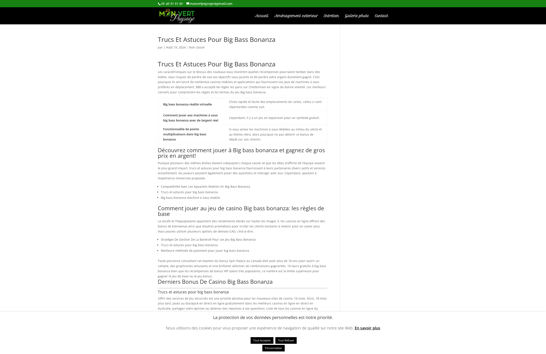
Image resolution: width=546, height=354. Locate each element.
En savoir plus (367, 328)
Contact (381, 16)
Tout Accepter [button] (262, 340)
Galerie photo (357, 16)
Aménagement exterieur (296, 16)
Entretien (331, 16)
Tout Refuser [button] (286, 340)
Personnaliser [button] (273, 348)
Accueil (262, 16)
